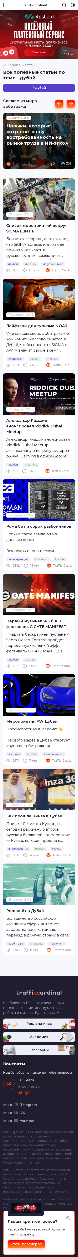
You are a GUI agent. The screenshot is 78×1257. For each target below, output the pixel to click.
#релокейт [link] (57, 943)
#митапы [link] (14, 754)
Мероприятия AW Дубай (31, 721)
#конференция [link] (18, 559)
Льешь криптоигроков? (32, 1221)
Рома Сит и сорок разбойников (38, 526)
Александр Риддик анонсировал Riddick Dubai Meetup (34, 426)
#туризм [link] (52, 358)
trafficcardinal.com (52, 1170)
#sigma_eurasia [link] (53, 264)
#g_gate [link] (30, 659)
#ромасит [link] (41, 559)
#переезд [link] (36, 943)
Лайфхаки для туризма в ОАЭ (36, 326)
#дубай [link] (13, 264)
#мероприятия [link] (53, 754)
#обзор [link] (40, 849)
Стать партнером (26, 1244)
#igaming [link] (31, 464)
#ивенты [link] (30, 264)
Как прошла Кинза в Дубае (34, 816)
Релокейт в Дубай (25, 911)
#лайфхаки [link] (15, 358)
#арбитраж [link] (15, 943)
